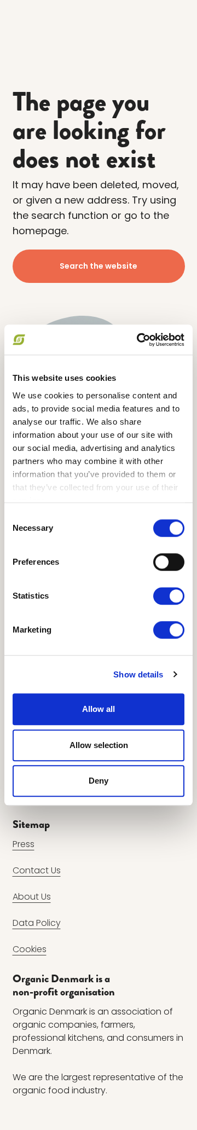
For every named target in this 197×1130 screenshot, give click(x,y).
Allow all (98, 709)
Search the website (98, 265)
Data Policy (37, 923)
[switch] (168, 562)
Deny (98, 780)
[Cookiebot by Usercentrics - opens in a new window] (139, 340)
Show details (138, 674)
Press (23, 844)
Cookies (30, 949)
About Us (32, 896)
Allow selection (98, 745)
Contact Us (37, 870)
